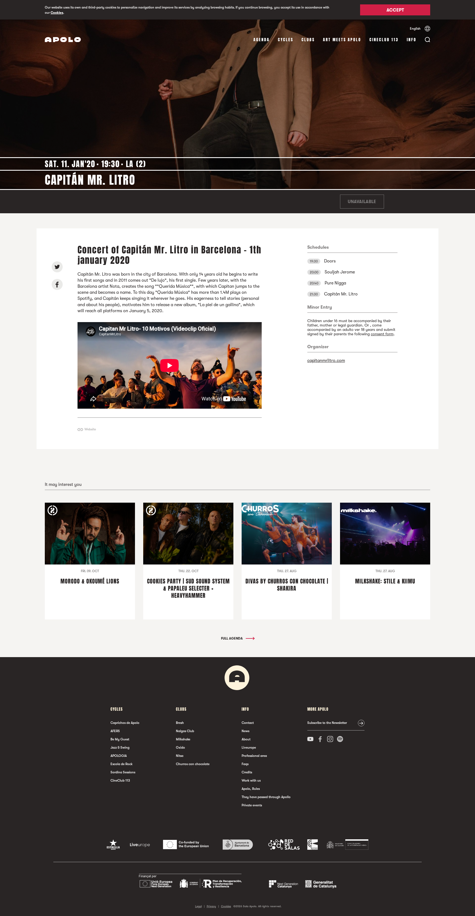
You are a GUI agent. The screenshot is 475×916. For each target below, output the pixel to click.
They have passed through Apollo (266, 797)
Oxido (180, 747)
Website (90, 429)
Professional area (254, 756)
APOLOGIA (119, 756)
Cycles (285, 40)
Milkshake (183, 739)
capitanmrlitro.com (326, 360)
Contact (248, 723)
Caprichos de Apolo (125, 723)
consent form (382, 334)
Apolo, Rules (251, 789)
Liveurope (249, 747)
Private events (252, 805)
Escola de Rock (121, 764)
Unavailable (362, 201)
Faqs (245, 764)
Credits (247, 772)
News (245, 731)
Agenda (261, 40)
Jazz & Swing (120, 747)
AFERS (115, 731)
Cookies (57, 13)
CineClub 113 (384, 40)
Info (411, 40)
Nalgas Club (185, 731)
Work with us (251, 780)
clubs (308, 40)
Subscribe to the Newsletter (327, 723)
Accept (395, 10)
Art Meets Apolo (342, 40)
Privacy (211, 906)
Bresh (180, 723)
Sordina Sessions (123, 772)
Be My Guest (120, 739)
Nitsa (179, 756)
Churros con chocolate (192, 764)
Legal (198, 906)
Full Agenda (232, 638)
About (246, 739)
